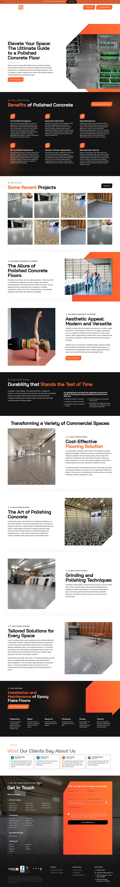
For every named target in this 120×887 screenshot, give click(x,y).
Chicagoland (13, 815)
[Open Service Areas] (72, 7)
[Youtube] (41, 868)
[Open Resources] (81, 7)
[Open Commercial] (53, 7)
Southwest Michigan (16, 833)
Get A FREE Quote (88, 822)
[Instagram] (38, 868)
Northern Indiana (15, 800)
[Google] (41, 870)
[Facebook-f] (33, 868)
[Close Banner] (2, 2)
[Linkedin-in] (36, 868)
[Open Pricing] (60, 7)
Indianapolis (13, 841)
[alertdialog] (60, 2)
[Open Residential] (43, 7)
